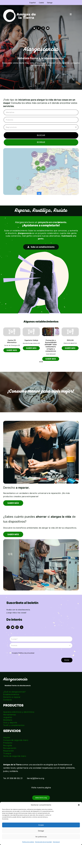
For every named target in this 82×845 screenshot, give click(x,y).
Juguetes (7, 712)
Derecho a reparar (11, 692)
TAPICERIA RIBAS (70, 340)
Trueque (7, 748)
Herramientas (9, 710)
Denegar (41, 831)
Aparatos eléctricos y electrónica (18, 707)
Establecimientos (11, 689)
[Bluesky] (34, 28)
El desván (31, 340)
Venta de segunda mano (14, 751)
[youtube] (47, 28)
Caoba (50, 340)
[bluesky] (12, 622)
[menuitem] (32, 2)
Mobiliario (7, 715)
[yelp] (21, 622)
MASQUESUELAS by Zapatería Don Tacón (12, 342)
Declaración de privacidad (43, 842)
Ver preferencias (41, 837)
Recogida (7, 740)
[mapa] (41, 171)
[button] (79, 805)
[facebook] (38, 28)
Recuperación (9, 743)
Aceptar (41, 825)
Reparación (8, 746)
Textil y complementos (14, 720)
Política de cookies (28, 842)
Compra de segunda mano (15, 735)
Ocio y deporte (10, 718)
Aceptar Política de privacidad (23, 648)
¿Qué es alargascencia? (14, 687)
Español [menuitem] (32, 3)
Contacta (7, 695)
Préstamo (7, 738)
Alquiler (6, 732)
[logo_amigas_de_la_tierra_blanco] (19, 15)
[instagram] (43, 28)
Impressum (56, 842)
